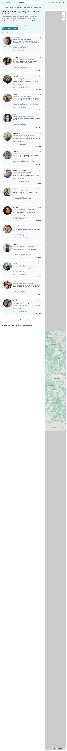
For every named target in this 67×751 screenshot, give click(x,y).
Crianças (19, 7)
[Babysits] (6, 2)
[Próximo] (28, 319)
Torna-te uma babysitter (54, 2)
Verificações (28, 7)
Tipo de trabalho (8, 7)
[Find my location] (63, 19)
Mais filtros (38, 7)
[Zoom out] (63, 15)
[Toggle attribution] (64, 748)
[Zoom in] (63, 13)
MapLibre (54, 748)
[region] (55, 380)
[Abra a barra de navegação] (63, 2)
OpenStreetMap (60, 748)
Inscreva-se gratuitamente (10, 28)
